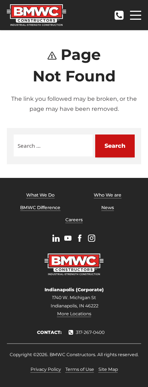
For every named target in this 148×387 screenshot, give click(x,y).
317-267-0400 (119, 13)
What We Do (40, 195)
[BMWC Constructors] (36, 15)
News (107, 207)
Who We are (107, 195)
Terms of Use (79, 369)
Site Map (108, 369)
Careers (74, 219)
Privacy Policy (46, 369)
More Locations (74, 313)
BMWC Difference (40, 207)
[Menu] (135, 15)
